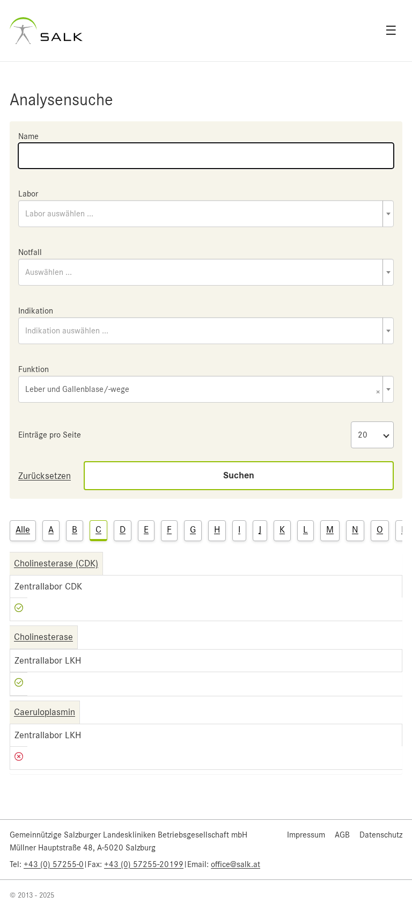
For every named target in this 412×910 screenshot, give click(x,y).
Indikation (35, 311)
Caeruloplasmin (44, 712)
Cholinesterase (43, 636)
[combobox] (206, 213)
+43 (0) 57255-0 (54, 864)
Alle (23, 529)
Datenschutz (380, 835)
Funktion (33, 369)
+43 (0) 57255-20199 (143, 864)
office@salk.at (235, 864)
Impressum (306, 835)
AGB (342, 835)
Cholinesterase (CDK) (56, 563)
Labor (28, 194)
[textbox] (206, 213)
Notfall (30, 252)
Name (28, 136)
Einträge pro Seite (49, 435)
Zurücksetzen (44, 475)
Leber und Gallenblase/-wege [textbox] (202, 390)
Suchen (238, 475)
